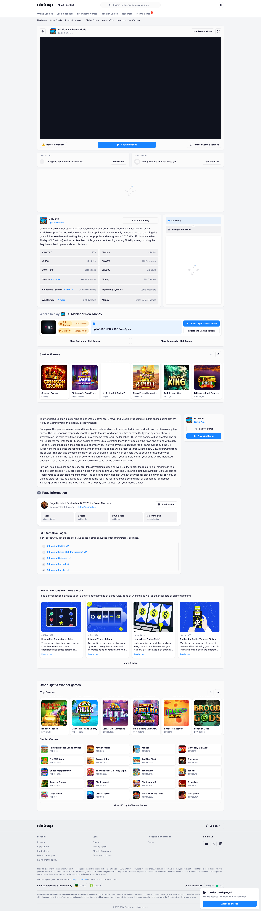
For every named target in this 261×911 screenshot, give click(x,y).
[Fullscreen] (218, 31)
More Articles (130, 663)
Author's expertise (86, 507)
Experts (41, 842)
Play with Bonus (129, 144)
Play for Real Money (73, 20)
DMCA (98, 885)
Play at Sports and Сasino (203, 323)
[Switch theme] (221, 5)
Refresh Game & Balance (206, 144)
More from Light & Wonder (129, 20)
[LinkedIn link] (221, 844)
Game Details (56, 20)
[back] (43, 31)
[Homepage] (45, 5)
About (61, 5)
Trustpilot (213, 885)
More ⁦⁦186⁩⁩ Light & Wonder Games (130, 805)
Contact (70, 5)
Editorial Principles (46, 855)
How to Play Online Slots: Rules (57, 639)
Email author (168, 504)
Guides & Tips (108, 20)
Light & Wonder (56, 222)
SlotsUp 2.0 (43, 846)
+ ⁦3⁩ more (55, 279)
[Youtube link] (206, 844)
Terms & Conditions (102, 855)
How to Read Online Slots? (147, 639)
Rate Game (118, 161)
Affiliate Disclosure (102, 851)
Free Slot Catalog (140, 220)
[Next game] (218, 354)
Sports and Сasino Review (201, 330)
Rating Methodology (47, 859)
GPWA (82, 885)
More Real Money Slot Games (85, 341)
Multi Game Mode (202, 31)
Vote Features (212, 161)
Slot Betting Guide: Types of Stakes (198, 639)
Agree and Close (229, 903)
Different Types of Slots (99, 639)
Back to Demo (206, 428)
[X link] (214, 844)
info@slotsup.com (79, 879)
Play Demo (42, 20)
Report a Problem (55, 144)
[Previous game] (211, 354)
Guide (151, 842)
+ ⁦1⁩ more (68, 289)
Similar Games (92, 20)
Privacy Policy (99, 846)
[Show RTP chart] (52, 252)
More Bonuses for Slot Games (176, 341)
